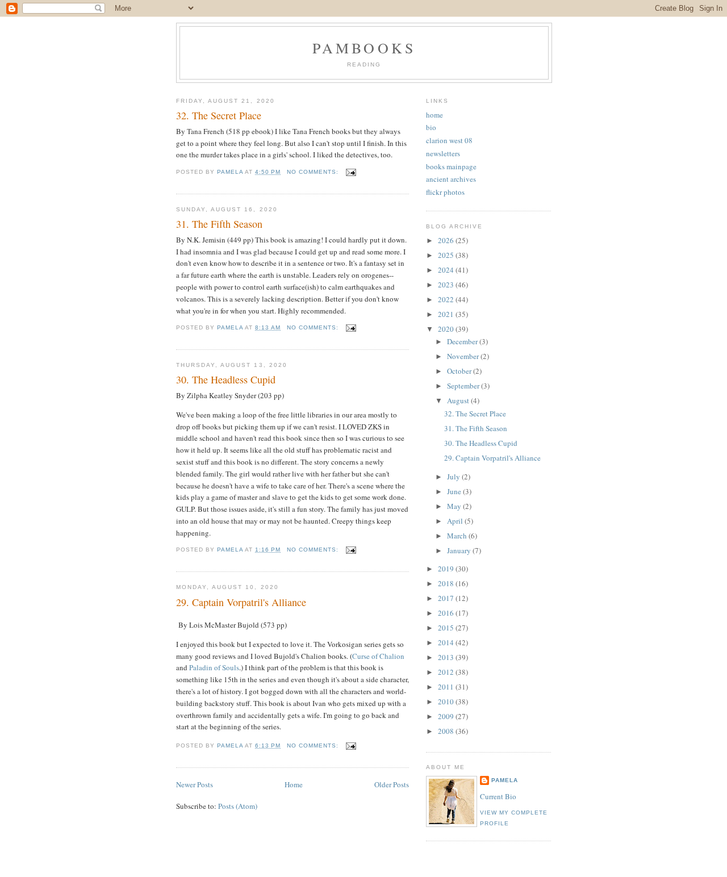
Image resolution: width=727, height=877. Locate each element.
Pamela (504, 780)
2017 (447, 598)
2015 (447, 628)
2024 (447, 270)
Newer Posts (194, 784)
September (464, 386)
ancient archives (451, 179)
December (463, 341)
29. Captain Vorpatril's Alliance (241, 602)
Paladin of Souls (214, 667)
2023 (447, 284)
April (456, 521)
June (455, 491)
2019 (447, 568)
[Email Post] (351, 172)
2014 (447, 642)
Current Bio (498, 796)
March (458, 536)
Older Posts (391, 784)
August (459, 400)
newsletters (443, 153)
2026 (447, 240)
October (460, 371)
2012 (447, 672)
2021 (447, 314)
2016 (447, 613)
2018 (447, 583)
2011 (447, 687)
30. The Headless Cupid (225, 379)
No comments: (314, 172)
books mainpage (451, 166)
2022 (447, 299)
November (464, 356)
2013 (447, 657)
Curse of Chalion (378, 656)
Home (294, 784)
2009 (447, 716)
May (455, 506)
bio (431, 127)
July (454, 476)
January (460, 550)
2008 (447, 731)
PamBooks (364, 47)
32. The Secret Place (218, 115)
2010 (447, 701)
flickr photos (445, 192)
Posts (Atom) (237, 806)
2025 (447, 255)
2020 (447, 329)
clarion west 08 (449, 140)
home (434, 115)
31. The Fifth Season (219, 224)
